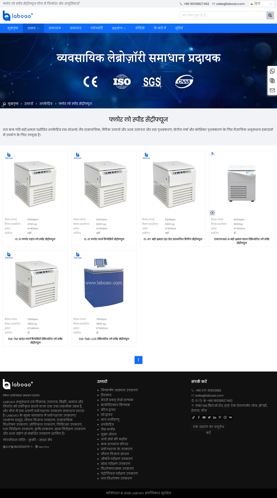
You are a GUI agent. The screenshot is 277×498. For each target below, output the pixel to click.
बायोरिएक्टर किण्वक (115, 405)
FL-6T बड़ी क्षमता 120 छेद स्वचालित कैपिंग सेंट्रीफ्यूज (173, 239)
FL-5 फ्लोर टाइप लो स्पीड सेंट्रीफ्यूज (35, 239)
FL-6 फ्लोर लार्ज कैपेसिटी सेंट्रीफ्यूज (104, 239)
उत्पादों (28, 104)
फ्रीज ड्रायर (108, 410)
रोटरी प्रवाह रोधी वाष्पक (117, 400)
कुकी (32, 440)
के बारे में (160, 28)
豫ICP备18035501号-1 (17, 447)
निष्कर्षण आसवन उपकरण (119, 390)
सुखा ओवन (109, 434)
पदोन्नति (96, 28)
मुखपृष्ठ (12, 28)
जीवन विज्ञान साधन (115, 454)
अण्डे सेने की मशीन (114, 439)
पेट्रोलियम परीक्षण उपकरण (119, 473)
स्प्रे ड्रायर (106, 415)
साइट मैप (45, 440)
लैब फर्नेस (108, 429)
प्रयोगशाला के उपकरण (117, 449)
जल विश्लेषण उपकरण (116, 478)
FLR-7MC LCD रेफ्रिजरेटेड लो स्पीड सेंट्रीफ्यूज (104, 339)
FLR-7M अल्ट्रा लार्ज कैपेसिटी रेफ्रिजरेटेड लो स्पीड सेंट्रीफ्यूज (35, 341)
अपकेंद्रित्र (45, 104)
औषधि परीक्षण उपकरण (117, 459)
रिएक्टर (106, 395)
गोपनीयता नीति (14, 440)
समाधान (55, 28)
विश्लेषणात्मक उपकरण (117, 469)
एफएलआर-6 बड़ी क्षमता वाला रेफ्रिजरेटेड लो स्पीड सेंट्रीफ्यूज (241, 241)
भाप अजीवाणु (110, 420)
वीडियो (140, 28)
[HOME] (18, 16)
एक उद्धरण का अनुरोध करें (208, 427)
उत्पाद (33, 28)
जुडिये (179, 28)
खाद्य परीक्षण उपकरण (115, 464)
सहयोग (119, 28)
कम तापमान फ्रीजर (114, 444)
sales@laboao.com (230, 4)
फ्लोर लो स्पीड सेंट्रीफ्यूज (75, 104)
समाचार (75, 28)
